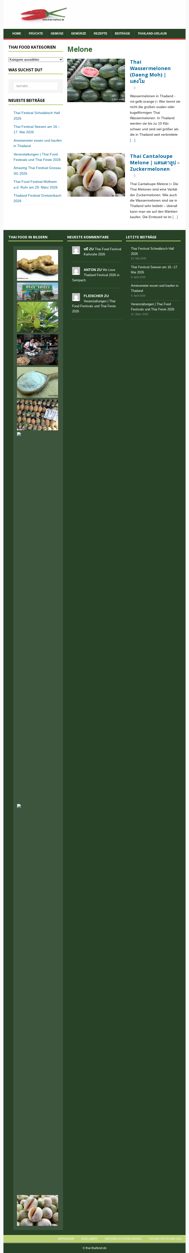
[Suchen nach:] (35, 86)
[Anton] (76, 272)
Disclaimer (89, 1238)
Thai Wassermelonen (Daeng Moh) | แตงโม (150, 71)
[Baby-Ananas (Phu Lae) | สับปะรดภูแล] (37, 414)
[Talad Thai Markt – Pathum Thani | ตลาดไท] (37, 291)
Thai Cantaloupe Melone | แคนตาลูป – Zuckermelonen (155, 162)
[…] (132, 140)
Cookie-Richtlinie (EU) (165, 1238)
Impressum (66, 1238)
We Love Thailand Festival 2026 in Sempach (95, 275)
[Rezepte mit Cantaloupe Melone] (96, 175)
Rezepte (100, 33)
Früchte (36, 33)
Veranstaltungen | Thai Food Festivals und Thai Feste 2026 (94, 306)
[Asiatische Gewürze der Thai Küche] (37, 1184)
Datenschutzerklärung (123, 1238)
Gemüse (57, 33)
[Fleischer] (76, 298)
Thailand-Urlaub (152, 33)
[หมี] (76, 251)
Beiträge (122, 33)
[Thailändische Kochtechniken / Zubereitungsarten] (37, 349)
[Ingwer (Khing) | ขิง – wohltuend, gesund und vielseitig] (37, 265)
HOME (16, 33)
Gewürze (78, 33)
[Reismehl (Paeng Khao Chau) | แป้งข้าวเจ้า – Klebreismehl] (37, 382)
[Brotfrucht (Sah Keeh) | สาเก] (37, 317)
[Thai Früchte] (96, 80)
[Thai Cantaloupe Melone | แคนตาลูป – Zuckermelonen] (37, 1210)
